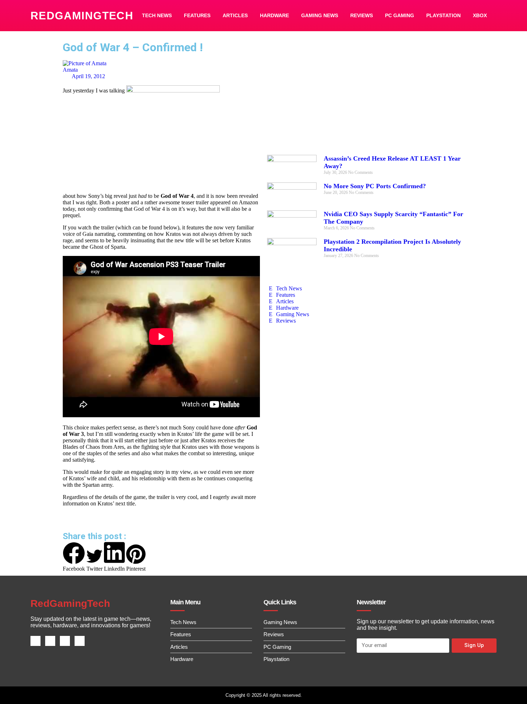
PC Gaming (399, 15)
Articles (235, 15)
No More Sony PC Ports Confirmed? (375, 186)
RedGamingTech (81, 16)
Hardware (274, 15)
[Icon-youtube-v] (80, 641)
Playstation (443, 15)
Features (197, 15)
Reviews (361, 15)
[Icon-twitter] (50, 641)
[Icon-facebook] (35, 641)
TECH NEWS (157, 15)
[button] (74, 557)
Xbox (480, 15)
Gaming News (319, 15)
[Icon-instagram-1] (65, 641)
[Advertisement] (365, 97)
